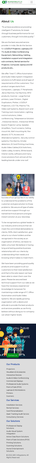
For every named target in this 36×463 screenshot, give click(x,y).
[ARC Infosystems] (12, 2)
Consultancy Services (14, 417)
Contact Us (12, 355)
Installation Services (14, 405)
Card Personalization (14, 411)
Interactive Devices (14, 375)
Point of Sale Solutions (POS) (18, 440)
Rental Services (12, 408)
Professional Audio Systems (17, 384)
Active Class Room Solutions (17, 437)
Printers (9, 393)
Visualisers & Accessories (15, 372)
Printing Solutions (13, 443)
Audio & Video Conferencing (17, 378)
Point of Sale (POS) (14, 387)
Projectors (10, 369)
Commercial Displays (14, 381)
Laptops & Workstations (15, 390)
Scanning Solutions (14, 446)
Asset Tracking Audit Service (17, 414)
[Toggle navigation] (31, 2)
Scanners (10, 396)
